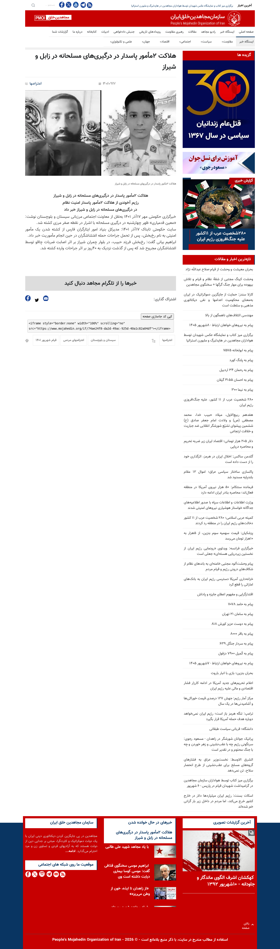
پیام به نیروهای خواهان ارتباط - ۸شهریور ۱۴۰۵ (221, 325)
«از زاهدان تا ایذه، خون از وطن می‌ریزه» (130, 891)
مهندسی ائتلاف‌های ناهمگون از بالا (229, 315)
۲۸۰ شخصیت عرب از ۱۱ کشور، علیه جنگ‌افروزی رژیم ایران (218, 402)
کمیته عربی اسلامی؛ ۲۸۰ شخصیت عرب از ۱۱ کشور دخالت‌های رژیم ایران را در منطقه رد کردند (218, 520)
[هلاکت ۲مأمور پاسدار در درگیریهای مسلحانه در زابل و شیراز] (100, 133)
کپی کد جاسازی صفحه (157, 316)
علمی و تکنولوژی (121, 41)
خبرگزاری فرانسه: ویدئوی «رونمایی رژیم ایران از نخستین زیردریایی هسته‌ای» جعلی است (218, 551)
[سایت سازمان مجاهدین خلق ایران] (140, 18)
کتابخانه (92, 32)
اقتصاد (164, 41)
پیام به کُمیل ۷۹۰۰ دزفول (235, 653)
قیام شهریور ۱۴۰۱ (46, 340)
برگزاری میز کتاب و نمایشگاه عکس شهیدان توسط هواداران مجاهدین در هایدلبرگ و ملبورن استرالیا (218, 337)
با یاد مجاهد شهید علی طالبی (127, 847)
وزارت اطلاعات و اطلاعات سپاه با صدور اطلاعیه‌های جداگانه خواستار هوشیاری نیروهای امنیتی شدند (218, 505)
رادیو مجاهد (208, 32)
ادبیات (105, 32)
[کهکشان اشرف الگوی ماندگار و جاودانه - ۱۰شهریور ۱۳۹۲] (219, 850)
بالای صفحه (246, 924)
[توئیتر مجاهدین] (69, 5)
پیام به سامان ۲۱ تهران (237, 614)
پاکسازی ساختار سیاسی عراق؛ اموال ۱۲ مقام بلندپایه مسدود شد (218, 474)
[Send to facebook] (28, 298)
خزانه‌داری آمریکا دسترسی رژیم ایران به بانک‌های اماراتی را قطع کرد (218, 581)
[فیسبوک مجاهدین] (62, 5)
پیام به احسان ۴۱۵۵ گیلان (235, 380)
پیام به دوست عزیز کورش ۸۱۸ (232, 624)
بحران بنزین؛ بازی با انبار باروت (232, 673)
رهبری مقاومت (174, 32)
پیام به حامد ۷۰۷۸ (240, 604)
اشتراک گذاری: (165, 299)
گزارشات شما (60, 32)
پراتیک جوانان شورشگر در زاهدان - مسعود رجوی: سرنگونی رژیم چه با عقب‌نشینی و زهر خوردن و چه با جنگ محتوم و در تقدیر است (218, 744)
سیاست (206, 41)
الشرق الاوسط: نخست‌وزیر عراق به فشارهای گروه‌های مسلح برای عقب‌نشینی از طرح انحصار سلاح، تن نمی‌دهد (218, 765)
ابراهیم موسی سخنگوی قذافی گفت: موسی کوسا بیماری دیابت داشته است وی (127, 871)
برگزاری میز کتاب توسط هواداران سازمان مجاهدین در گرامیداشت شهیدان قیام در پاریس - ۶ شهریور (218, 783)
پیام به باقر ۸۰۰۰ (241, 634)
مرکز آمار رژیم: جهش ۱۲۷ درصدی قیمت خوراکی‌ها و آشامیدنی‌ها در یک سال (218, 701)
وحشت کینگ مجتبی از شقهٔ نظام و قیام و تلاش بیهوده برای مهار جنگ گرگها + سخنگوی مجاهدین (218, 282)
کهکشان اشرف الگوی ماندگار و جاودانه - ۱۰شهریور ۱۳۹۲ (226, 881)
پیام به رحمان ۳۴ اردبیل (236, 370)
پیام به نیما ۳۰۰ (242, 390)
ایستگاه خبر (227, 32)
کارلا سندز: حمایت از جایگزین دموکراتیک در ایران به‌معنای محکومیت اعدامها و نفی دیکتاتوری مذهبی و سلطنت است (218, 300)
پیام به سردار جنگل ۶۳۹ (236, 644)
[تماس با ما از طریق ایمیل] (56, 874)
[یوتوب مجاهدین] (76, 5)
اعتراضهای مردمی (73, 340)
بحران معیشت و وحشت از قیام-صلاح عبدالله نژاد (219, 269)
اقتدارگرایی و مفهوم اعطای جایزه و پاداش (225, 594)
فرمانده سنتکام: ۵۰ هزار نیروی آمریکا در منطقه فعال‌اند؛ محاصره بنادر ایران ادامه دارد (218, 490)
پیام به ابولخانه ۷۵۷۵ (238, 350)
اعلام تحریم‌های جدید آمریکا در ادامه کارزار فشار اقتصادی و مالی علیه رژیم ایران (218, 685)
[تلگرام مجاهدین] (83, 5)
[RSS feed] (89, 5)
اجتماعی (185, 41)
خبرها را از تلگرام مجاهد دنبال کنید (101, 283)
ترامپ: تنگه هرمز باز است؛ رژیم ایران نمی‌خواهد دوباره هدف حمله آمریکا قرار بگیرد (218, 716)
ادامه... (70, 851)
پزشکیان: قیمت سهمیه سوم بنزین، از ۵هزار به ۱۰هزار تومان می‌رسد (218, 536)
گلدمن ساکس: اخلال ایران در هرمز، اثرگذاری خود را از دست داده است (218, 459)
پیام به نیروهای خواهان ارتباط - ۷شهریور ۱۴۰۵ (221, 663)
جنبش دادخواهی (124, 32)
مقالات (192, 32)
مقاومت (227, 41)
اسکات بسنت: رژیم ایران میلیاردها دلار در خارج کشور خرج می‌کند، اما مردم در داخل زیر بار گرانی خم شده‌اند (218, 801)
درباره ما (77, 32)
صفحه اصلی (246, 32)
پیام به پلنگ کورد (241, 360)
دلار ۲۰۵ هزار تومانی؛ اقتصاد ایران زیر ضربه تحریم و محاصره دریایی (198, 6)
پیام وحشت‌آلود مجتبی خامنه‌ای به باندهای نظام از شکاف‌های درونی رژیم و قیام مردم (218, 566)
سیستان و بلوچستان (103, 340)
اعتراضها (36, 84)
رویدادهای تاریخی (150, 32)
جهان (146, 41)
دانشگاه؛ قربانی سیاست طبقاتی (231, 729)
